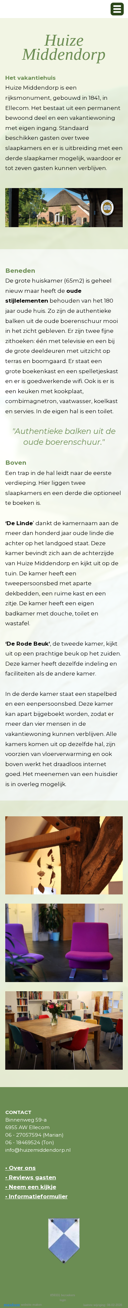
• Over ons (20, 1168)
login (63, 1300)
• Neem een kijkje (30, 1187)
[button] (117, 9)
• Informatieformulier (36, 1196)
